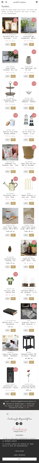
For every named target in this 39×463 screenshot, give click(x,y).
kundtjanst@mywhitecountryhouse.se (23, 401)
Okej (19, 459)
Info (7, 44)
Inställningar (19, 451)
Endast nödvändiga (19, 455)
